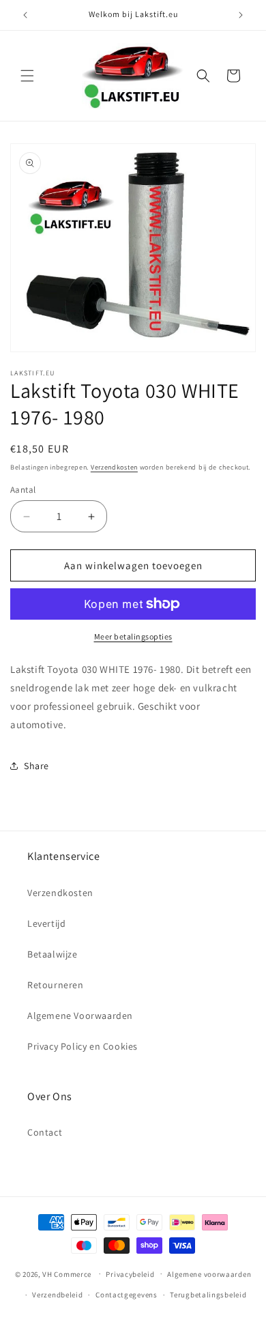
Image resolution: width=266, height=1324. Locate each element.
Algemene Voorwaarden (80, 1015)
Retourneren (55, 985)
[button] (27, 76)
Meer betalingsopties (133, 636)
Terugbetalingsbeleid (208, 1294)
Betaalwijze (52, 954)
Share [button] (36, 766)
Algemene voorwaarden (209, 1274)
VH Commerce (66, 1273)
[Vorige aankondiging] (25, 15)
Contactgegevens (126, 1294)
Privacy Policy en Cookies (82, 1046)
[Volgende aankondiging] (241, 15)
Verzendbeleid (57, 1294)
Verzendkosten (114, 467)
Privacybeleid (130, 1274)
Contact (44, 1132)
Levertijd (46, 923)
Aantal (22, 489)
